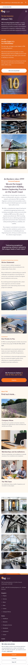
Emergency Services (7, 625)
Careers (4, 608)
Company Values (7, 420)
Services (5, 599)
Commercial (5, 631)
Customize (14, 658)
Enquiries (14, 380)
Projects (4, 595)
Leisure (4, 634)
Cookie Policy (10, 651)
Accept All (14, 654)
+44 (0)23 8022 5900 (6, 7)
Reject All (14, 662)
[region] (14, 653)
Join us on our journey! (14, 70)
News (4, 605)
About (4, 602)
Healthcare (5, 618)
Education (5, 621)
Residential (5, 628)
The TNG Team (7, 482)
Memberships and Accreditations (13, 452)
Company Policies (7, 611)
